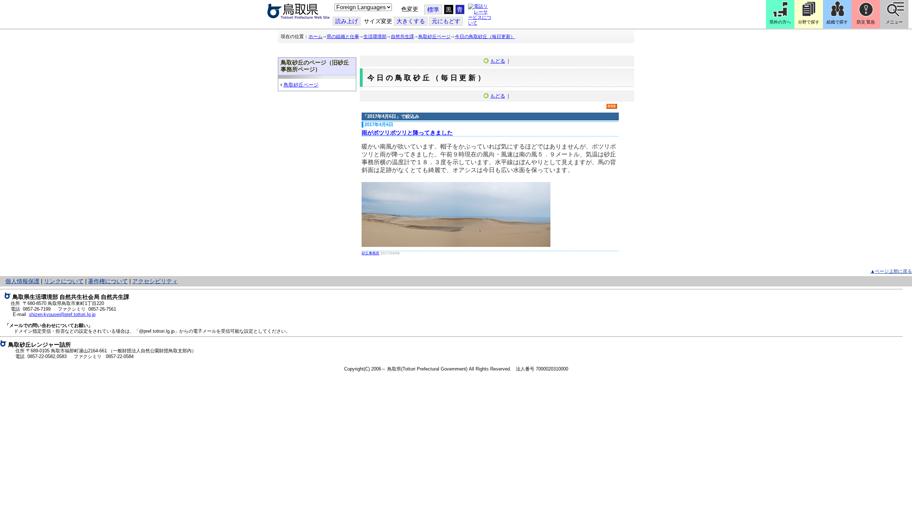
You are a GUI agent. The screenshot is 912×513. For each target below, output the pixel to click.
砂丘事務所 (370, 253)
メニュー (894, 22)
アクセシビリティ (155, 281)
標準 (433, 9)
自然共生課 (402, 36)
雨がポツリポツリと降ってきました (407, 133)
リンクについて (64, 281)
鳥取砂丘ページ (434, 36)
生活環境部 (375, 36)
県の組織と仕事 (343, 36)
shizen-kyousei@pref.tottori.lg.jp (62, 314)
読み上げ (346, 21)
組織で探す (837, 22)
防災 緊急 (866, 22)
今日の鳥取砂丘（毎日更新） (485, 36)
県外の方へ (780, 22)
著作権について (108, 281)
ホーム (315, 36)
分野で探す (808, 22)
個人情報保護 (22, 281)
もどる (497, 61)
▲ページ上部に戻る (891, 271)
